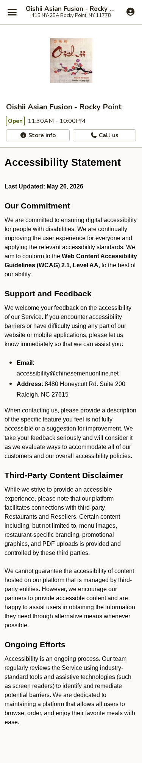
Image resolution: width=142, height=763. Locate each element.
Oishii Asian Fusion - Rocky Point (71, 9)
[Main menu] (12, 12)
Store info (41, 135)
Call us (108, 135)
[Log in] (130, 11)
